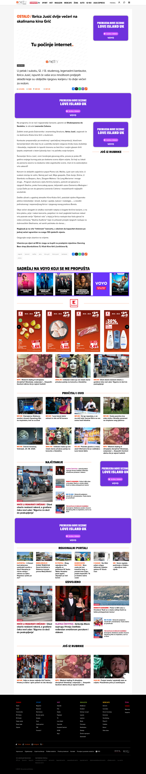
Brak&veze (83, 706)
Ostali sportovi (40, 724)
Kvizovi (104, 727)
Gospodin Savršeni (62, 727)
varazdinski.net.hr (72, 760)
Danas (18, 702)
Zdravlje (82, 730)
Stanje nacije (19, 721)
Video (127, 706)
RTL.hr (18, 760)
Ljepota (82, 715)
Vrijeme (18, 727)
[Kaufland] (73, 303)
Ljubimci (82, 718)
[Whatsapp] (79, 88)
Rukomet (38, 709)
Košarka (38, 718)
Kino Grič (47, 254)
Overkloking (106, 718)
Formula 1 (38, 730)
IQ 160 (88, 3)
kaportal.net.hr (60, 760)
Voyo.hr (31, 760)
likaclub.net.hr (39, 763)
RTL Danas (18, 715)
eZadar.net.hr (111, 760)
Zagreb (20, 254)
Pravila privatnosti (63, 751)
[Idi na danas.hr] (35, 2)
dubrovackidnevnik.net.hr (97, 760)
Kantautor (64, 254)
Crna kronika (19, 712)
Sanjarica (127, 712)
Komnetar (105, 715)
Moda (81, 721)
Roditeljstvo (83, 727)
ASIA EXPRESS (99, 3)
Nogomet (38, 706)
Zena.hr (24, 760)
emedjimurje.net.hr (41, 760)
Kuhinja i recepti (84, 712)
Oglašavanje (28, 751)
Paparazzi (59, 715)
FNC (37, 727)
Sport (44, 2)
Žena (76, 2)
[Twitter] (76, 88)
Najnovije (127, 709)
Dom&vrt (82, 709)
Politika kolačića (51, 751)
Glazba (58, 712)
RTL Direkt (18, 718)
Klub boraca (39, 712)
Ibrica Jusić (55, 254)
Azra (40, 254)
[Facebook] (73, 88)
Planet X (105, 721)
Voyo (58, 733)
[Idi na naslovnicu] (22, 4)
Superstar (59, 724)
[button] (20, 275)
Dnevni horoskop (107, 712)
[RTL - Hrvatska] (117, 751)
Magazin (58, 2)
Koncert (27, 254)
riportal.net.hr (84, 760)
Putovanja (82, 724)
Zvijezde (59, 706)
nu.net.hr (120, 760)
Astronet (105, 706)
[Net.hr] (126, 751)
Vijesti (17, 706)
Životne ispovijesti (85, 733)
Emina (19, 258)
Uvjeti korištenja (39, 751)
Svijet (17, 709)
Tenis (37, 721)
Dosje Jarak (19, 724)
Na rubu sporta (40, 715)
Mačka (34, 254)
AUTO (82, 3)
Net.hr (37, 89)
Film (58, 709)
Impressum (19, 751)
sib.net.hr (51, 760)
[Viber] (82, 88)
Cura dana (105, 709)
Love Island (60, 721)
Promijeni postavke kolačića (85, 751)
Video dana (106, 730)
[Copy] (86, 88)
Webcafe (68, 2)
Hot (51, 2)
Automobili (83, 736)
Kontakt (72, 751)
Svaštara (105, 724)
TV (57, 718)
